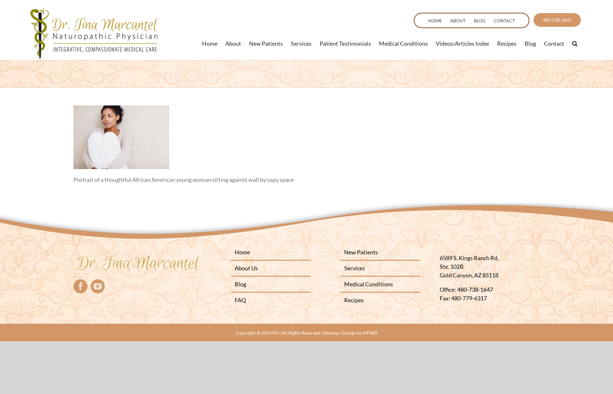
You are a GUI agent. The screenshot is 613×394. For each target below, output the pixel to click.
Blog (240, 284)
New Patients (361, 252)
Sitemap (331, 333)
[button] (575, 43)
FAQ (240, 300)
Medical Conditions (368, 284)
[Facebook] (80, 286)
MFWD (370, 333)
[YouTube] (98, 286)
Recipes (354, 300)
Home (242, 252)
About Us (246, 268)
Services (354, 268)
